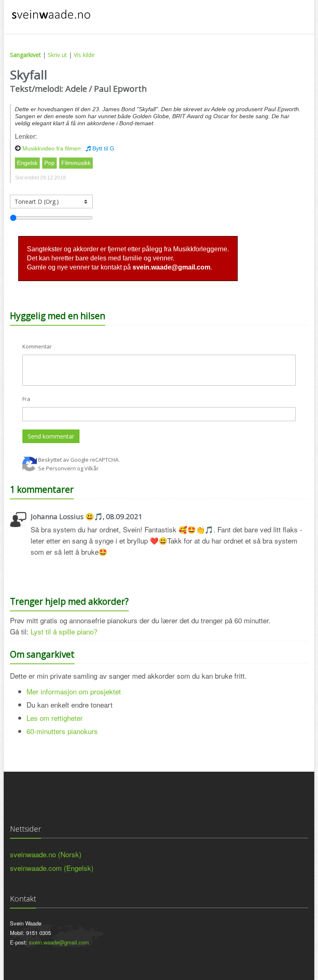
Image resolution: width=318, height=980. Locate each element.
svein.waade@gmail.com (59, 942)
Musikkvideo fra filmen (51, 148)
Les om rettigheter (54, 718)
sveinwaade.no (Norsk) (46, 854)
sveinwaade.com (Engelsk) (52, 868)
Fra (26, 399)
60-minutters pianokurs (62, 731)
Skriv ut (57, 55)
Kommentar (37, 346)
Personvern (61, 468)
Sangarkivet (25, 55)
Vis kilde (84, 55)
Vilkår (91, 468)
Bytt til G (102, 148)
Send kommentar (51, 436)
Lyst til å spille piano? (64, 631)
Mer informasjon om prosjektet (73, 691)
